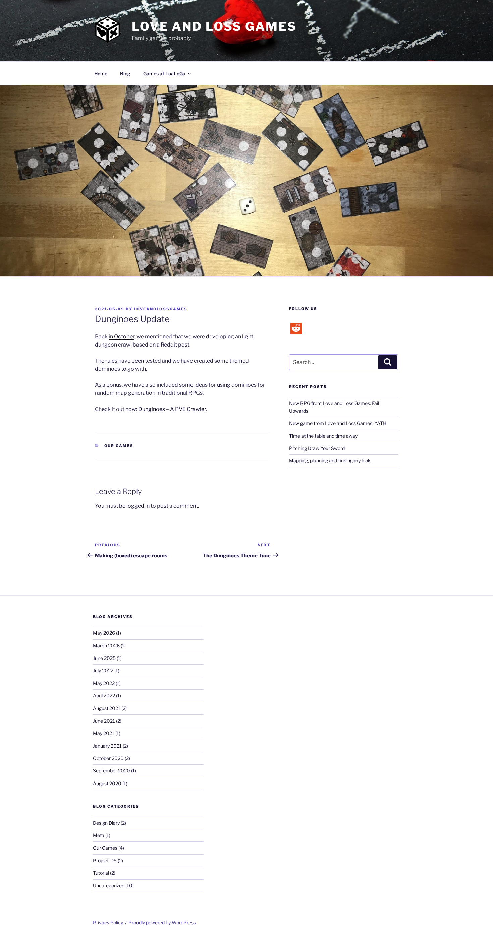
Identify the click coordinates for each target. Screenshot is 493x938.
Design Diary (106, 823)
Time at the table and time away (323, 436)
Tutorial (101, 873)
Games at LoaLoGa (164, 73)
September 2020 (111, 770)
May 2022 (104, 683)
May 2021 (103, 733)
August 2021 (106, 708)
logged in (138, 506)
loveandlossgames (160, 309)
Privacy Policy (108, 922)
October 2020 (108, 758)
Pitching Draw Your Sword (317, 448)
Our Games (119, 445)
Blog (125, 73)
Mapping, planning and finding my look (330, 460)
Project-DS (105, 860)
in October (121, 336)
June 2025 (104, 658)
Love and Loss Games (214, 26)
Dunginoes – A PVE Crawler (172, 409)
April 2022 (104, 695)
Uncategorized (108, 885)
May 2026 (104, 633)
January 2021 (107, 746)
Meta (98, 835)
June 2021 (104, 721)
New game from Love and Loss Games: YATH (337, 423)
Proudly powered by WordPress (162, 922)
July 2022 (103, 670)
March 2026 (106, 645)
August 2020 (107, 783)
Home (100, 73)
